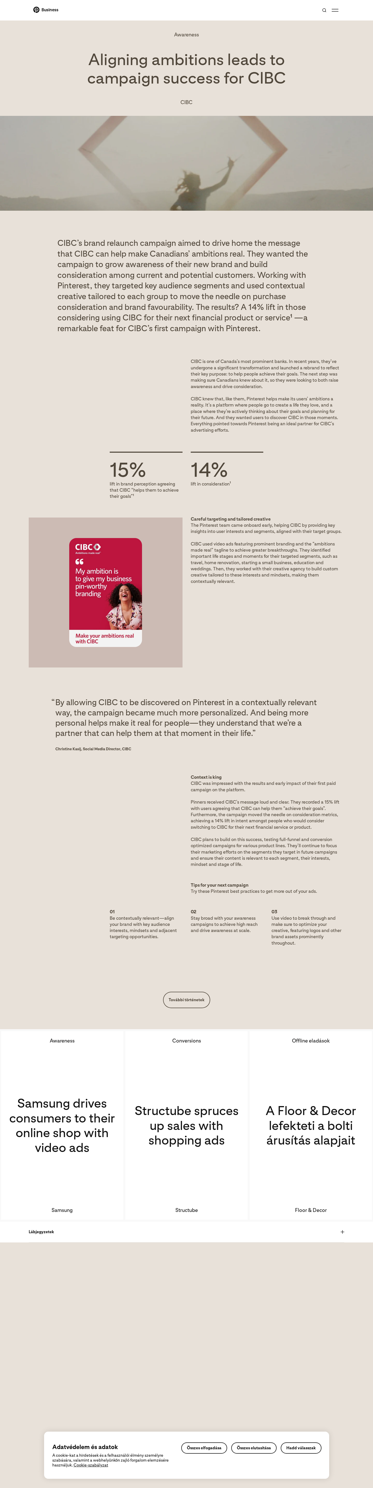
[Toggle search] (324, 10)
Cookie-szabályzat (91, 1465)
